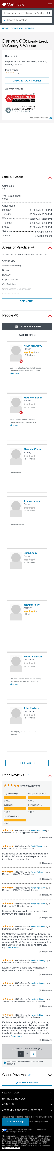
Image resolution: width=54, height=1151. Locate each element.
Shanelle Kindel (32, 449)
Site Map (19, 1117)
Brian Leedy (30, 553)
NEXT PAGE (25, 763)
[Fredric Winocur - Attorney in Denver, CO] (16, 404)
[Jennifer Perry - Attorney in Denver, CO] (16, 612)
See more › (27, 301)
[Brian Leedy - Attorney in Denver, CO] (16, 560)
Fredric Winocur (33, 397)
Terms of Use (8, 1117)
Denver (29, 28)
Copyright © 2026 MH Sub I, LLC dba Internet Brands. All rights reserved (24, 1131)
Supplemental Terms (11, 1148)
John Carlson (31, 708)
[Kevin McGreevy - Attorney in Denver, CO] (16, 353)
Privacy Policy (44, 1117)
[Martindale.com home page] (13, 4)
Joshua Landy (32, 501)
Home (5, 28)
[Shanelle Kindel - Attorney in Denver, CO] (16, 456)
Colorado (17, 28)
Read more (13, 947)
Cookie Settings (15, 1121)
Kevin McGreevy (33, 346)
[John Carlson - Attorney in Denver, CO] (16, 715)
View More (14, 373)
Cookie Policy (30, 1117)
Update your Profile (27, 80)
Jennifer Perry (32, 605)
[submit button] (48, 13)
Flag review (47, 837)
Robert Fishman (33, 656)
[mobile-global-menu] (50, 4)
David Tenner (37, 846)
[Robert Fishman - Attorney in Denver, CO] (16, 663)
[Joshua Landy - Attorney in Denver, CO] (16, 508)
